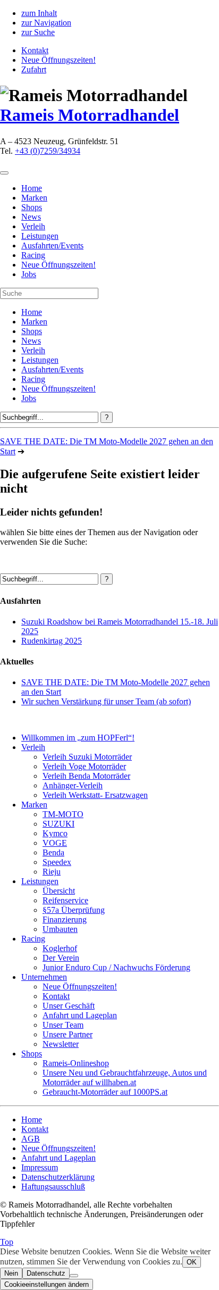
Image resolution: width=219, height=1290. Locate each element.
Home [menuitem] (31, 188)
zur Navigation (46, 22)
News (31, 340)
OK (192, 1262)
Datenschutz (46, 1273)
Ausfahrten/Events (52, 369)
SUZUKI (58, 823)
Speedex (57, 862)
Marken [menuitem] (34, 197)
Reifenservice (65, 900)
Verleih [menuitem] (33, 226)
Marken (34, 321)
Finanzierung (65, 919)
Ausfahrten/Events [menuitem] (52, 245)
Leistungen (39, 359)
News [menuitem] (31, 216)
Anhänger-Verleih (73, 785)
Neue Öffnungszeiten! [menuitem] (58, 264)
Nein (11, 1273)
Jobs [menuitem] (28, 274)
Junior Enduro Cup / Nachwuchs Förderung (116, 967)
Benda (53, 852)
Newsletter (61, 1043)
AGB (30, 1138)
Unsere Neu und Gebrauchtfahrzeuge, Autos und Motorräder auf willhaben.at (125, 1077)
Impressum (39, 1167)
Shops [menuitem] (31, 207)
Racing (33, 379)
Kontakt (34, 50)
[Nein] (74, 1275)
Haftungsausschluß (53, 1186)
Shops (31, 331)
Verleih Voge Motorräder (84, 766)
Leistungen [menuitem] (39, 235)
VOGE (55, 842)
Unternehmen (44, 976)
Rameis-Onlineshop (76, 1063)
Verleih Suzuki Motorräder (87, 756)
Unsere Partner (67, 1034)
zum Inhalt (39, 13)
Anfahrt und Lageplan (80, 1015)
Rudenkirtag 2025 (51, 640)
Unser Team (63, 1024)
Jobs (28, 398)
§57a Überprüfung (74, 909)
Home (31, 312)
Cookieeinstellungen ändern (46, 1284)
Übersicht (59, 890)
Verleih (33, 350)
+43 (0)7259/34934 (47, 150)
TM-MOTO (63, 814)
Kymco (55, 833)
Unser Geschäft (69, 1005)
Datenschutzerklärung (58, 1176)
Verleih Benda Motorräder (86, 775)
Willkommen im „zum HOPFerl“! (77, 737)
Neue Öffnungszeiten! (58, 59)
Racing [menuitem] (33, 255)
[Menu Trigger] (4, 172)
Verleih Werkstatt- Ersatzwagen (95, 795)
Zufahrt (33, 69)
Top (6, 1241)
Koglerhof (60, 948)
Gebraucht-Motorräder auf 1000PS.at (105, 1091)
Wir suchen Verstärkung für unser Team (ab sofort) (106, 701)
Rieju (52, 871)
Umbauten (60, 929)
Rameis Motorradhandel (89, 114)
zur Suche (38, 32)
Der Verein (61, 957)
